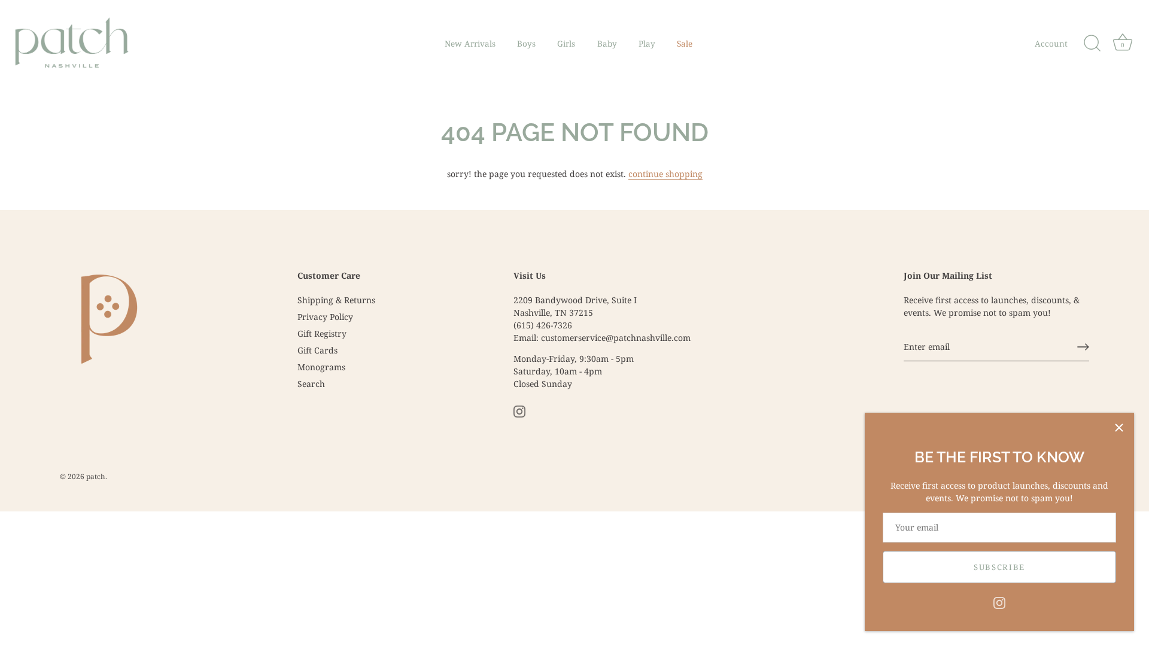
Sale (684, 43)
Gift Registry (321, 333)
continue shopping (665, 173)
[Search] (1092, 44)
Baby (607, 43)
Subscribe (999, 567)
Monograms (321, 367)
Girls (566, 43)
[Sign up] (1083, 347)
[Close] (1119, 428)
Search (311, 383)
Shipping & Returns (336, 300)
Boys (526, 43)
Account (1051, 43)
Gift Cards (317, 350)
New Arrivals (470, 43)
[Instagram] (999, 602)
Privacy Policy (325, 316)
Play (647, 43)
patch (95, 476)
